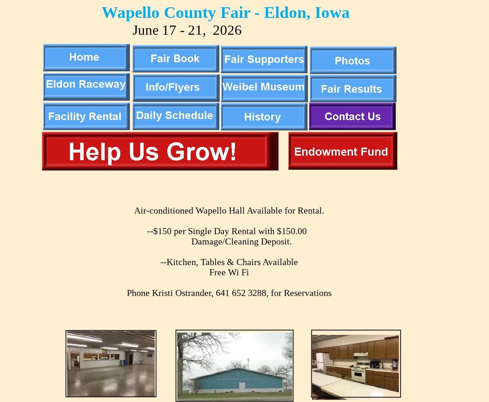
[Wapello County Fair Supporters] (264, 71)
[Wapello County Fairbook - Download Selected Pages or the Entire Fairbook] (176, 70)
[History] (264, 128)
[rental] (86, 128)
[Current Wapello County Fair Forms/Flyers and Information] (176, 99)
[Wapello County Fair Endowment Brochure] (342, 167)
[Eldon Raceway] (86, 98)
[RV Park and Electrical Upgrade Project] (160, 168)
